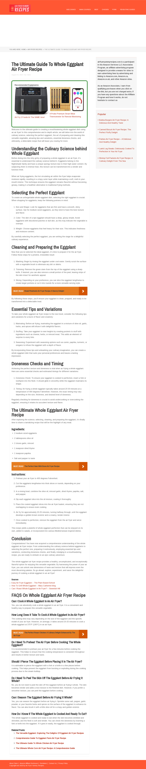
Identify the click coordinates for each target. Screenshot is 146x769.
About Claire (13, 763)
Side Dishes (71, 9)
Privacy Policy (63, 763)
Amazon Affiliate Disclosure (29, 763)
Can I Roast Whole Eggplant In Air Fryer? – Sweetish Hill (36, 589)
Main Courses (85, 9)
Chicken (105, 9)
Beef (96, 9)
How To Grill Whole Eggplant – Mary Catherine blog (34, 586)
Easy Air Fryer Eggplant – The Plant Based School (33, 583)
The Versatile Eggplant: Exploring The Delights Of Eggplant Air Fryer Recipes (50, 733)
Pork (114, 9)
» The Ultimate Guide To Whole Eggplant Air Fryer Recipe (67, 49)
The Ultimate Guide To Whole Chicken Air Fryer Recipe (40, 743)
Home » (24, 49)
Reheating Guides (127, 9)
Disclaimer (43, 763)
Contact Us (52, 763)
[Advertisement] (73, 31)
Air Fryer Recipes (35, 49)
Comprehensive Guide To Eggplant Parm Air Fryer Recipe (41, 738)
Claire (29, 75)
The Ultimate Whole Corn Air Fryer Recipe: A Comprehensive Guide (45, 748)
